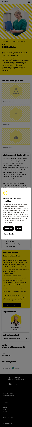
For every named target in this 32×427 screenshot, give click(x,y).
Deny (19, 228)
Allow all (8, 228)
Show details (9, 234)
